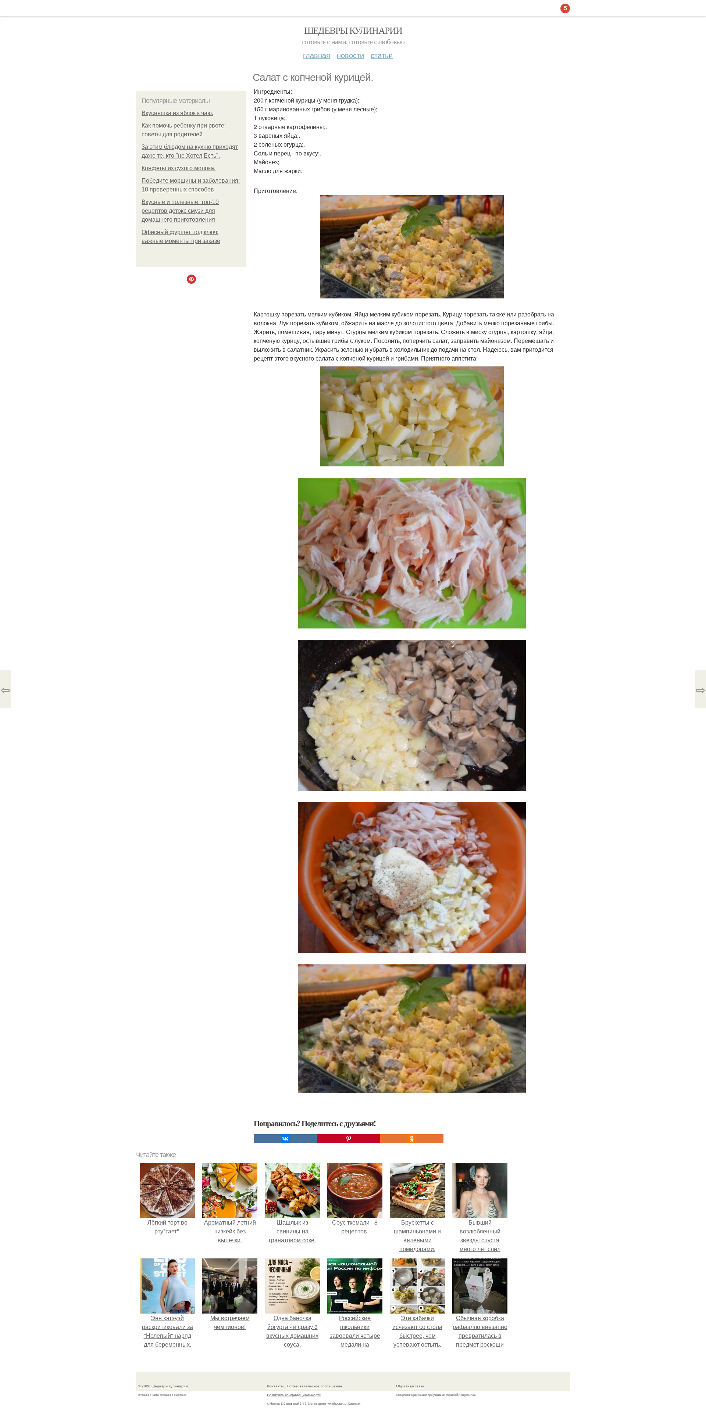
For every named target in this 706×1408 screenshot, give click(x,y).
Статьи (382, 55)
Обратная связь (410, 1386)
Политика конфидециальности (294, 1394)
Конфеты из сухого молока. (178, 168)
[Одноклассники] (411, 1138)
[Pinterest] (348, 1138)
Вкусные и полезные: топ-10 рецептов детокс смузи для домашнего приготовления (180, 211)
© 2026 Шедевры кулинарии (163, 1386)
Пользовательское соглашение (314, 1386)
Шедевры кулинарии (353, 30)
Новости (350, 55)
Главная (316, 55)
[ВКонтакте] (285, 1138)
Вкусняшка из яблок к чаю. (177, 113)
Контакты (275, 1386)
